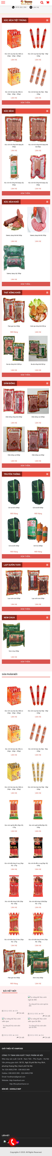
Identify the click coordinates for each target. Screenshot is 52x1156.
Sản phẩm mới (9, 674)
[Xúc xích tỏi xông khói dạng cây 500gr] (14, 167)
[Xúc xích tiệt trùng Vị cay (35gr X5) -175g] (14, 847)
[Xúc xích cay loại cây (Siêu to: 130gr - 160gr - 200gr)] (14, 38)
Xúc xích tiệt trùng (15, 20)
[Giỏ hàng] (47, 3)
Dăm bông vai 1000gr (38, 417)
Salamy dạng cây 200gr (14, 273)
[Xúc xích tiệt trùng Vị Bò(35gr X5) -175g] (38, 885)
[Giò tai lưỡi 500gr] (38, 492)
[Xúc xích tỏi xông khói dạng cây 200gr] (38, 167)
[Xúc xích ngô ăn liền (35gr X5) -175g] (14, 809)
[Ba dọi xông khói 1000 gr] (14, 348)
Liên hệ (36, 7)
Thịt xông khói (12, 293)
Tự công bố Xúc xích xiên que (11, 1026)
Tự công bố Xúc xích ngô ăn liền (38, 1005)
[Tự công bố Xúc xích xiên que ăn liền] (39, 1020)
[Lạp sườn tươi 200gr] (38, 582)
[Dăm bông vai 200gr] (38, 439)
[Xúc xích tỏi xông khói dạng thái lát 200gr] (38, 129)
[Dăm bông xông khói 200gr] (14, 401)
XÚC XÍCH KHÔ (11, 202)
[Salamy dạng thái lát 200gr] (38, 219)
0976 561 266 (20, 7)
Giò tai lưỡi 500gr (38, 507)
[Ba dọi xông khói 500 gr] (38, 348)
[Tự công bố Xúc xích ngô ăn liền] (39, 998)
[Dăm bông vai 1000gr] (38, 401)
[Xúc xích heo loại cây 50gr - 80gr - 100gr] (38, 771)
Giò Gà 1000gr (38, 546)
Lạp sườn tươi (12, 565)
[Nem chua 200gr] (14, 635)
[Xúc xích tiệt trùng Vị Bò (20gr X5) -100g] (14, 885)
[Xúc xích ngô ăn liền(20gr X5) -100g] (38, 809)
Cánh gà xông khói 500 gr (38, 326)
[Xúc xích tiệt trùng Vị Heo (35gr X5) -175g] (14, 924)
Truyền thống (12, 474)
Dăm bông (9, 383)
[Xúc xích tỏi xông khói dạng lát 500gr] (14, 129)
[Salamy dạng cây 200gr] (14, 258)
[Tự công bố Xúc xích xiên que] (13, 1020)
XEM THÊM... (26, 102)
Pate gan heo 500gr (14, 326)
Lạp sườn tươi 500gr (14, 598)
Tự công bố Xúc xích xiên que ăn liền (37, 1026)
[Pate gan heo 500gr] (14, 310)
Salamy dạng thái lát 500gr (14, 235)
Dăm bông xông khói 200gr (14, 417)
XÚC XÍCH (9, 111)
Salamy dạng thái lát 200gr (38, 235)
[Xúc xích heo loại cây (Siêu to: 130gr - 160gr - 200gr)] (14, 771)
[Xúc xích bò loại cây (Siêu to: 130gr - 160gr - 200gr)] (14, 76)
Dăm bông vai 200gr (38, 455)
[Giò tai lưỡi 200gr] (14, 530)
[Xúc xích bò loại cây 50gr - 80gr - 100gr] (38, 76)
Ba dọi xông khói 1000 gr (14, 364)
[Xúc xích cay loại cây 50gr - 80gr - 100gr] (38, 38)
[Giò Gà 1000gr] (38, 530)
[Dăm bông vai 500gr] (14, 439)
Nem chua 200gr (14, 651)
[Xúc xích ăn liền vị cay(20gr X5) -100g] (38, 847)
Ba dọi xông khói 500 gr (38, 364)
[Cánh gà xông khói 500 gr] (38, 310)
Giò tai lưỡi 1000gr (14, 507)
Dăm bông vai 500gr (14, 455)
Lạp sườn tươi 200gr (38, 598)
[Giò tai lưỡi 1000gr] (14, 492)
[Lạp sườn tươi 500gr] (14, 582)
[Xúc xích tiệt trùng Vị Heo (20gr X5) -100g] (38, 924)
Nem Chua (9, 617)
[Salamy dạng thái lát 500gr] (14, 219)
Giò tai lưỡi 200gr (14, 546)
